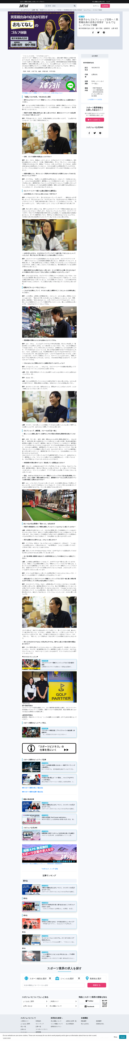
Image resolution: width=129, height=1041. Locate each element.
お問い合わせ (27, 1006)
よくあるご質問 (28, 1001)
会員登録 (105, 6)
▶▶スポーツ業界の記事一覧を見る (32, 792)
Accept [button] (123, 1037)
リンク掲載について (57, 1024)
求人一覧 (23, 1026)
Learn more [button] (7, 1038)
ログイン (96, 6)
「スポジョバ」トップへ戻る (49, 869)
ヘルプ (108, 1)
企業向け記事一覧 (71, 1021)
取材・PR (81, 16)
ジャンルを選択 (67, 978)
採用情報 (38, 1032)
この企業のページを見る (94, 99)
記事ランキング (49, 875)
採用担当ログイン (56, 1026)
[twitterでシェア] (98, 32)
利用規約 (38, 1021)
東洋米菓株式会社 (88, 62)
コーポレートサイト (42, 1029)
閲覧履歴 (83, 1021)
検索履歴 (98, 1021)
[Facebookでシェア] (92, 32)
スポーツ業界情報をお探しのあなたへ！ (94, 108)
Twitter (90, 1001)
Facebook (90, 1006)
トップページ (25, 10)
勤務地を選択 (95, 978)
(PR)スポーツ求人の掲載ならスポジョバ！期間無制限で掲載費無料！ (42, 863)
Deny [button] (115, 1037)
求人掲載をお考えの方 (98, 1)
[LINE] (104, 32)
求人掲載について (56, 1006)
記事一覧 (35, 10)
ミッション (24, 1032)
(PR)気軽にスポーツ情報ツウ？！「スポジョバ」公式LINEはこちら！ (42, 93)
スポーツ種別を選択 (38, 978)
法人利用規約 (70, 1024)
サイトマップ (40, 1024)
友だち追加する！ (95, 120)
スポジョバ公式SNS (94, 127)
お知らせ (23, 1029)
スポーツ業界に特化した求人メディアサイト (32, 1)
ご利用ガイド (54, 1001)
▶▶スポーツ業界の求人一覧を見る (32, 788)
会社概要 (95, 56)
